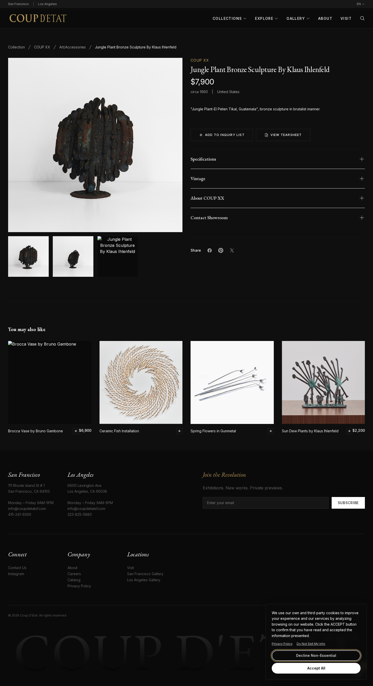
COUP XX (42, 47)
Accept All (316, 668)
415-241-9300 (19, 514)
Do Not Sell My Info (311, 644)
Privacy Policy (282, 644)
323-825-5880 (79, 514)
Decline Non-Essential (316, 655)
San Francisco (18, 4)
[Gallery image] (73, 256)
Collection (16, 47)
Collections (227, 18)
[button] (95, 145)
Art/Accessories (72, 47)
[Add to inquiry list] (76, 431)
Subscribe (348, 503)
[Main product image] (28, 256)
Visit (346, 18)
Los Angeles (47, 4)
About (325, 18)
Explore (264, 18)
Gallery (295, 18)
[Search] (362, 18)
